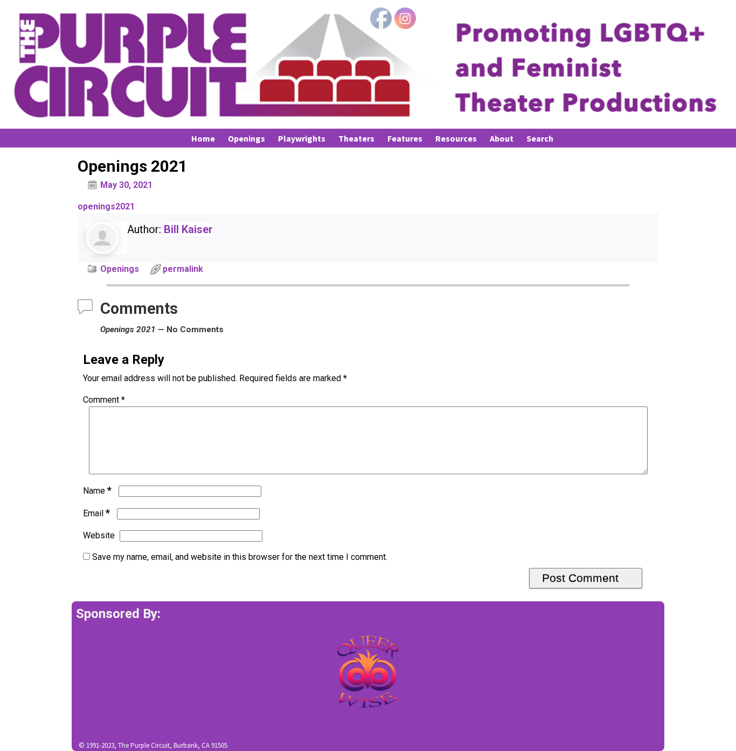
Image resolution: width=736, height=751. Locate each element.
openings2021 (106, 206)
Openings (246, 138)
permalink (183, 269)
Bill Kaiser (188, 229)
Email (96, 513)
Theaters (356, 138)
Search (539, 138)
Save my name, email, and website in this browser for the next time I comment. (239, 557)
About (501, 138)
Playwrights (301, 138)
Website (99, 535)
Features (404, 138)
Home (203, 138)
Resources (456, 138)
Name (97, 491)
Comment (104, 400)
